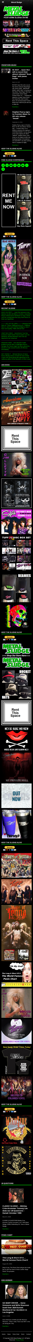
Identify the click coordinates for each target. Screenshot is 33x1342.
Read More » (15, 107)
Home (4, 1334)
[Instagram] (15, 165)
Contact (28, 1334)
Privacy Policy (20, 1340)
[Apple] (19, 165)
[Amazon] (3, 169)
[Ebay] (27, 165)
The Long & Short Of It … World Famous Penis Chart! (15, 1259)
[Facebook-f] (3, 165)
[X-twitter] (7, 165)
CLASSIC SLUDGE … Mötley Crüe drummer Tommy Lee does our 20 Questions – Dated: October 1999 (15, 1209)
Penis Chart (16, 1334)
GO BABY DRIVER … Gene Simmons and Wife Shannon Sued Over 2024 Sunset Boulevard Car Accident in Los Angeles (15, 1307)
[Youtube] (11, 165)
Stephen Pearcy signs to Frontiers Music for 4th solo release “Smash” (21, 115)
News (9, 1334)
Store (22, 1334)
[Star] (23, 165)
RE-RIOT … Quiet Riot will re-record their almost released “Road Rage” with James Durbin (21, 74)
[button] (2, 1)
